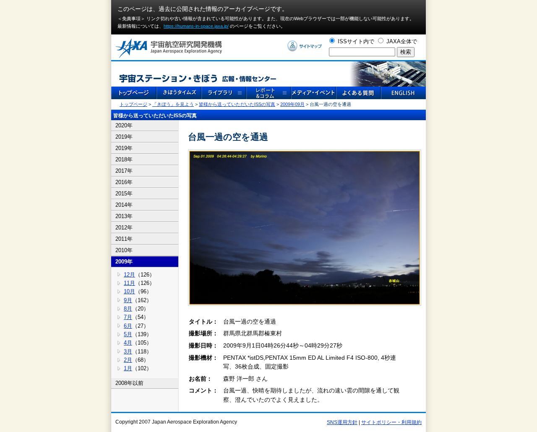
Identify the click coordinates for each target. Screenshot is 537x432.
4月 (128, 343)
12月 (129, 274)
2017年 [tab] (124, 171)
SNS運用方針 (342, 422)
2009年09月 (292, 104)
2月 (128, 360)
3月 (128, 351)
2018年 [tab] (124, 159)
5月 (128, 334)
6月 (128, 326)
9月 (128, 300)
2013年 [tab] (124, 216)
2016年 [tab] (124, 182)
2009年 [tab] (124, 261)
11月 (129, 283)
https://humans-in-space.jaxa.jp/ (196, 26)
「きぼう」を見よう (173, 104)
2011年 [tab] (124, 239)
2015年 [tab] (124, 193)
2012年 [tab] (124, 227)
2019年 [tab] (124, 137)
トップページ (133, 104)
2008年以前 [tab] (129, 383)
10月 (129, 291)
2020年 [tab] (124, 125)
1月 (128, 368)
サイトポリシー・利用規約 (391, 422)
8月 (128, 309)
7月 (128, 317)
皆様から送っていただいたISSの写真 (237, 104)
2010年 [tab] (124, 250)
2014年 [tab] (124, 205)
